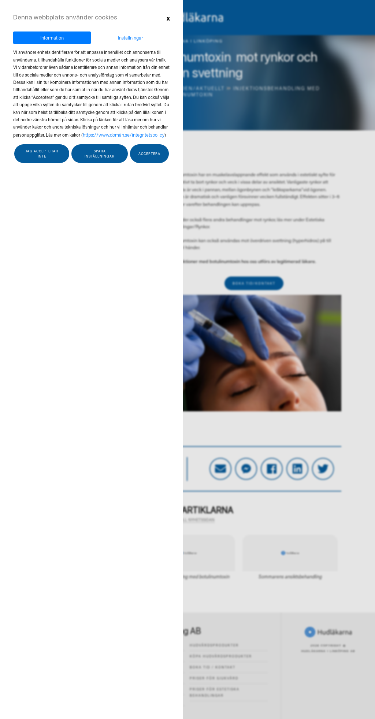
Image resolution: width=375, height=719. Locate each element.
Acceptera (149, 154)
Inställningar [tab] (130, 37)
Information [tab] (52, 37)
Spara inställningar (100, 153)
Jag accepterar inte (42, 153)
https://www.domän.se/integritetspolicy (123, 134)
